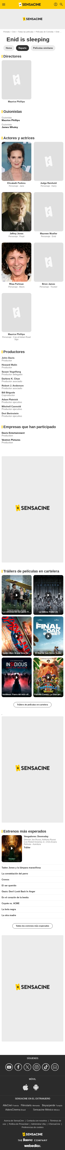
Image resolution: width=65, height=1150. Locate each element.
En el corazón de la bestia (15, 897)
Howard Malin (9, 364)
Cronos (5, 879)
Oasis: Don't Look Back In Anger (18, 891)
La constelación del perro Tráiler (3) (17, 612)
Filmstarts (26, 1105)
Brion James (48, 284)
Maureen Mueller (48, 233)
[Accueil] (30, 4)
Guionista (7, 117)
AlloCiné (7, 1105)
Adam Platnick (10, 399)
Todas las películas (26, 32)
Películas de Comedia (44, 32)
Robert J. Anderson (13, 385)
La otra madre (9, 915)
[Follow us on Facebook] (18, 1067)
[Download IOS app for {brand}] (27, 1087)
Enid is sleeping (28, 39)
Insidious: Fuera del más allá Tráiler (17, 694)
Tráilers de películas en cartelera (32, 705)
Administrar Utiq (38, 1124)
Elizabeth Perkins (16, 183)
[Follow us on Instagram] (37, 1067)
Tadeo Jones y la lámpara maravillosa (21, 867)
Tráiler (27, 847)
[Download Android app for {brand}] (37, 1087)
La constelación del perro (15, 873)
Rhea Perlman (16, 284)
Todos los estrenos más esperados (32, 926)
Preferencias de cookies (33, 1127)
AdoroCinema (12, 1109)
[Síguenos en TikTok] (46, 1067)
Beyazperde (48, 1105)
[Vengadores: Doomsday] (12, 848)
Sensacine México (43, 1109)
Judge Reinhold (48, 183)
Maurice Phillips (16, 101)
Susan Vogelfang (11, 371)
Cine (14, 32)
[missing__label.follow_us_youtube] (9, 1067)
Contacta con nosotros (37, 1121)
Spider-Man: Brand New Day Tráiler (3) (17, 653)
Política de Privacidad (18, 1124)
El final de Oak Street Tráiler (48, 653)
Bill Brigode (8, 392)
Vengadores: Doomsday (36, 836)
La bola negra (9, 909)
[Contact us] (55, 1067)
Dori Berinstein (10, 413)
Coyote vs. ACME (11, 903)
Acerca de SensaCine (14, 1121)
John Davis (8, 357)
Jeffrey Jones (16, 233)
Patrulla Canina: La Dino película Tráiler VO (48, 694)
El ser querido (9, 885)
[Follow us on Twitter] (28, 1067)
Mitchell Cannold (11, 406)
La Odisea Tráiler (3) (48, 612)
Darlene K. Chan (11, 378)
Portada (6, 32)
